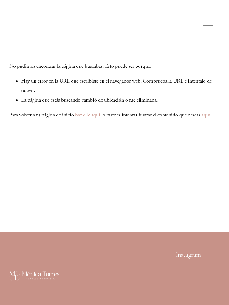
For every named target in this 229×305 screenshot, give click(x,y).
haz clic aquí (87, 115)
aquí (206, 115)
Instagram (188, 255)
